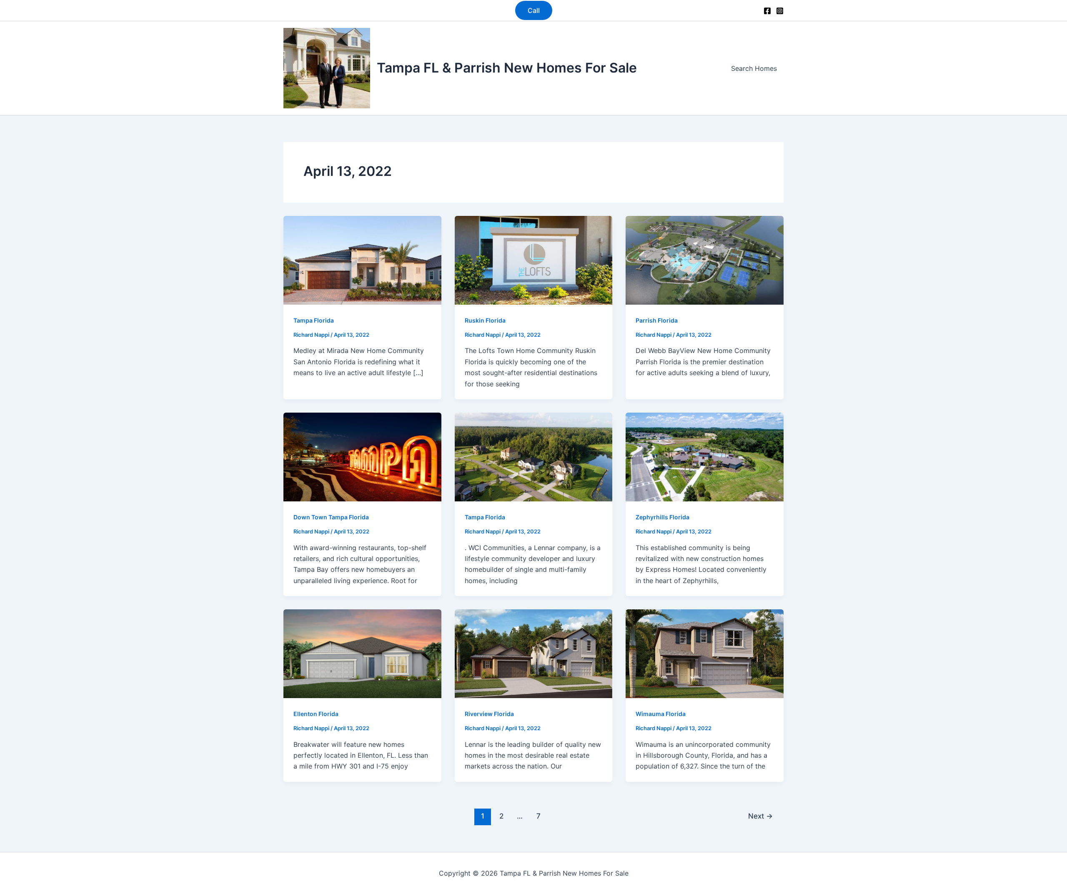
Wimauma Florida (661, 713)
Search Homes (754, 68)
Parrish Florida (657, 320)
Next (760, 815)
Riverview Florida (489, 713)
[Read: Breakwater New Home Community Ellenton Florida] (362, 653)
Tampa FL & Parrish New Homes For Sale (507, 68)
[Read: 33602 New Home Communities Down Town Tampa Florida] (362, 456)
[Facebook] (767, 11)
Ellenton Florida (315, 713)
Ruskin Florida (485, 320)
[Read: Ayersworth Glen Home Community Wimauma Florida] (705, 653)
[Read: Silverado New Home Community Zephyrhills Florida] (705, 456)
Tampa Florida (313, 320)
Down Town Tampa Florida (331, 517)
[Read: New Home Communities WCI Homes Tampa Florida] (534, 456)
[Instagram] (780, 11)
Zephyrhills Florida (662, 517)
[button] (533, 10)
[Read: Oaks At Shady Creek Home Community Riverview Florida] (534, 653)
